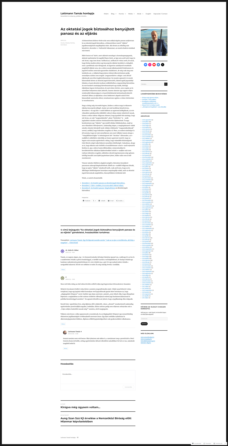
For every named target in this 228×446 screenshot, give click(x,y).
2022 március (146, 217)
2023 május (145, 191)
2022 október (146, 204)
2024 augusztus (146, 165)
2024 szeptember (147, 163)
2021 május (145, 234)
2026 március (146, 129)
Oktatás (67, 43)
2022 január (145, 221)
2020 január (145, 264)
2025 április (145, 150)
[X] (162, 64)
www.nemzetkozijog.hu (147, 337)
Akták (139, 14)
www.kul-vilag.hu (146, 343)
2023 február (145, 196)
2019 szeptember (147, 271)
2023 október (146, 181)
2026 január (145, 133)
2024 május (145, 170)
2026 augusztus (146, 120)
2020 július (145, 253)
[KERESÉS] (165, 84)
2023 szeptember (147, 183)
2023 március (146, 195)
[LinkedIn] (158, 64)
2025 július (145, 144)
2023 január (145, 198)
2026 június (145, 123)
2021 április (145, 236)
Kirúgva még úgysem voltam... (150, 97)
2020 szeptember (147, 249)
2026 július (145, 121)
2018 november (146, 283)
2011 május (145, 298)
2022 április (145, 215)
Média (130, 14)
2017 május (145, 286)
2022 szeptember (147, 206)
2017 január (145, 288)
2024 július (145, 166)
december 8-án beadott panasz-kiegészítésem (98, 188)
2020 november (146, 245)
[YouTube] (154, 64)
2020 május (145, 256)
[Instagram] (149, 64)
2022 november (146, 202)
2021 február (145, 239)
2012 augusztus (146, 294)
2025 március (146, 151)
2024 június (145, 168)
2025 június (145, 146)
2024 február (145, 174)
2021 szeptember (147, 228)
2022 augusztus (146, 208)
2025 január (145, 155)
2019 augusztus (146, 273)
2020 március (146, 260)
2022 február (145, 219)
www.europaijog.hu (146, 339)
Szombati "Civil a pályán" (149, 99)
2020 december (146, 243)
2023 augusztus (146, 185)
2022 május (145, 213)
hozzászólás (128, 387)
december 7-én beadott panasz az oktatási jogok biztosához (103, 183)
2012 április (145, 296)
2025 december (146, 135)
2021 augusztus (146, 230)
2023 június (145, 189)
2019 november (146, 268)
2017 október (146, 284)
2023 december (146, 178)
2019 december (146, 266)
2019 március (146, 279)
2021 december (146, 223)
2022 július (145, 210)
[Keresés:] (152, 84)
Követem (144, 324)
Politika (72, 43)
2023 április (145, 193)
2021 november (146, 224)
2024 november (146, 159)
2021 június (145, 232)
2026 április (145, 127)
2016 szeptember (147, 290)
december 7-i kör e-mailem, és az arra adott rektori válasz (102, 185)
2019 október (146, 269)
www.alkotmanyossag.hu (148, 341)
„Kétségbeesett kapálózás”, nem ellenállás (154, 107)
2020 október (146, 247)
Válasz (63, 269)
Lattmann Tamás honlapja (77, 13)
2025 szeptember (147, 140)
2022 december (146, 200)
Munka (121, 14)
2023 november (146, 180)
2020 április (145, 258)
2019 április (145, 277)
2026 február (146, 131)
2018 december (146, 281)
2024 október (146, 161)
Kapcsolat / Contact (160, 14)
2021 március (146, 238)
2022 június (145, 211)
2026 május (145, 125)
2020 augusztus (146, 251)
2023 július (145, 187)
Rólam (106, 14)
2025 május (145, 148)
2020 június (145, 254)
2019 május (145, 275)
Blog (112, 14)
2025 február (145, 153)
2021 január (145, 241)
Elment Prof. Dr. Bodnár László (151, 105)
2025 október (146, 138)
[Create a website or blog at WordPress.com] (77, 437)
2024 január (145, 176)
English (148, 14)
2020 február (145, 262)
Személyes (64, 44)
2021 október (146, 226)
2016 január (145, 292)
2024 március (146, 172)
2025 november (146, 136)
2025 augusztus (146, 142)
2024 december (146, 157)
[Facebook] (145, 64)
